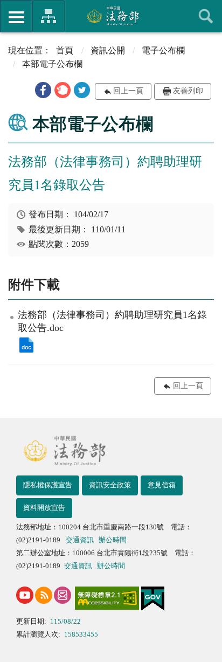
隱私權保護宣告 (47, 485)
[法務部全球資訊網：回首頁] (111, 15)
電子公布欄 (163, 50)
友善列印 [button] (188, 91)
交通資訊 (80, 540)
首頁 (64, 50)
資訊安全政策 (110, 485)
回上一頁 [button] (128, 91)
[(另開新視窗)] (24, 595)
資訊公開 (108, 50)
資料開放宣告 (44, 508)
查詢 (206, 16)
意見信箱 (162, 485)
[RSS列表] (43, 595)
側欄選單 (16, 16)
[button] (43, 90)
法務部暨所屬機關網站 (48, 16)
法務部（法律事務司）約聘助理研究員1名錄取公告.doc (26, 345)
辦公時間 (113, 540)
